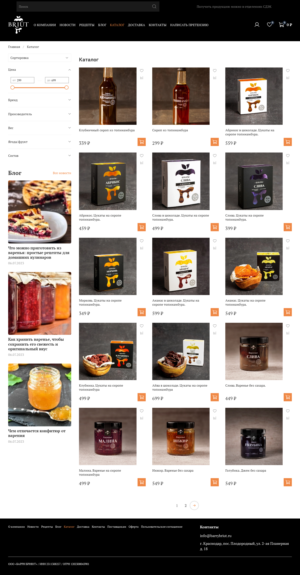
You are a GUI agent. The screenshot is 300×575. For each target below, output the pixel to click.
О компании (45, 25)
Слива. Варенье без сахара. (245, 385)
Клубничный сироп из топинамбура (107, 130)
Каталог (117, 25)
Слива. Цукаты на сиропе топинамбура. (244, 217)
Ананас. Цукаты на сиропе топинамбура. (245, 302)
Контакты (158, 25)
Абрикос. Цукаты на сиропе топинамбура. (100, 217)
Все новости (62, 173)
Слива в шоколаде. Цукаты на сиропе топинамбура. (180, 217)
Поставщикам (116, 527)
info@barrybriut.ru (215, 535)
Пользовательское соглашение (161, 527)
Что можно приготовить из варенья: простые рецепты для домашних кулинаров (38, 252)
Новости (68, 25)
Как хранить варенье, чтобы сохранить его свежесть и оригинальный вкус (36, 344)
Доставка (136, 25)
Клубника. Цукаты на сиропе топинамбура (101, 387)
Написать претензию (189, 25)
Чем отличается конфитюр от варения (37, 433)
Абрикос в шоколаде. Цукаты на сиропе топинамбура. (249, 132)
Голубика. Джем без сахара (245, 470)
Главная (14, 46)
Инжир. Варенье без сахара (172, 470)
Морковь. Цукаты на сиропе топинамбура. (100, 302)
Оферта (134, 527)
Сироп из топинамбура (170, 130)
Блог (102, 25)
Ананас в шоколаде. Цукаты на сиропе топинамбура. (175, 302)
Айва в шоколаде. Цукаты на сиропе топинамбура (179, 387)
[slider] (13, 87)
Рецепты (86, 25)
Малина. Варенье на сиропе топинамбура (100, 472)
